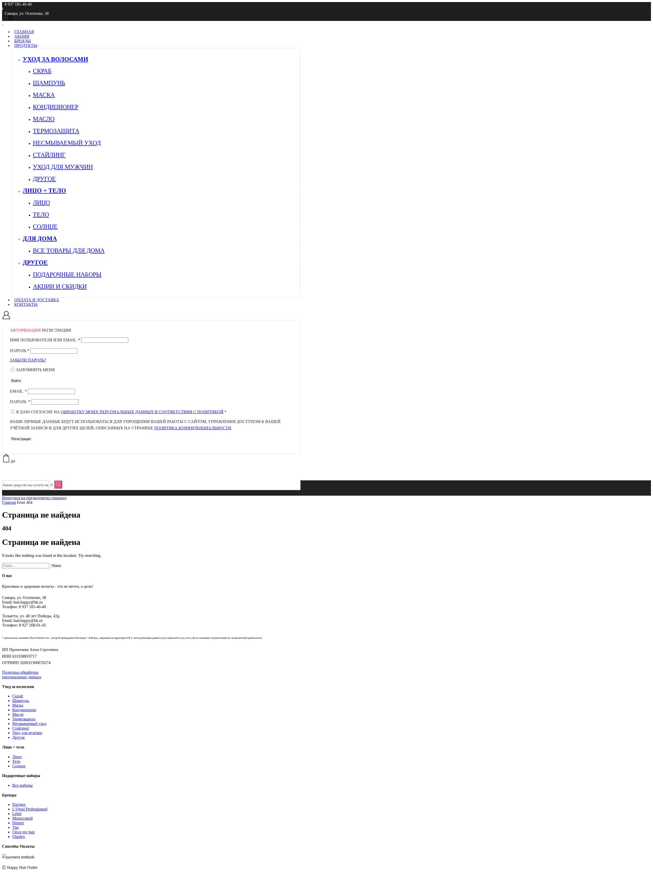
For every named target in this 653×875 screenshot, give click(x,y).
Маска (17, 705)
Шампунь (20, 700)
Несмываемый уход (29, 723)
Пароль (19, 350)
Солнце (19, 766)
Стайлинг (20, 728)
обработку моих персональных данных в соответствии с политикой (142, 412)
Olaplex (18, 836)
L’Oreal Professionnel (29, 809)
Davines (19, 804)
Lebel (16, 813)
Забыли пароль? (28, 360)
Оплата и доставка (36, 300)
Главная (24, 32)
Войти (16, 381)
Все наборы (22, 785)
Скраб (17, 696)
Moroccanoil (22, 818)
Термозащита (23, 719)
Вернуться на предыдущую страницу (34, 498)
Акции (21, 36)
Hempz (18, 823)
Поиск (56, 566)
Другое (18, 737)
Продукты (25, 45)
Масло (17, 714)
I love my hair (23, 832)
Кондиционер (24, 710)
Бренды (22, 41)
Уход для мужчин (27, 733)
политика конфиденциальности (192, 428)
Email (18, 391)
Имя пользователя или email (45, 340)
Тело (16, 761)
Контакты (25, 304)
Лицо (17, 757)
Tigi (15, 827)
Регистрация (21, 439)
